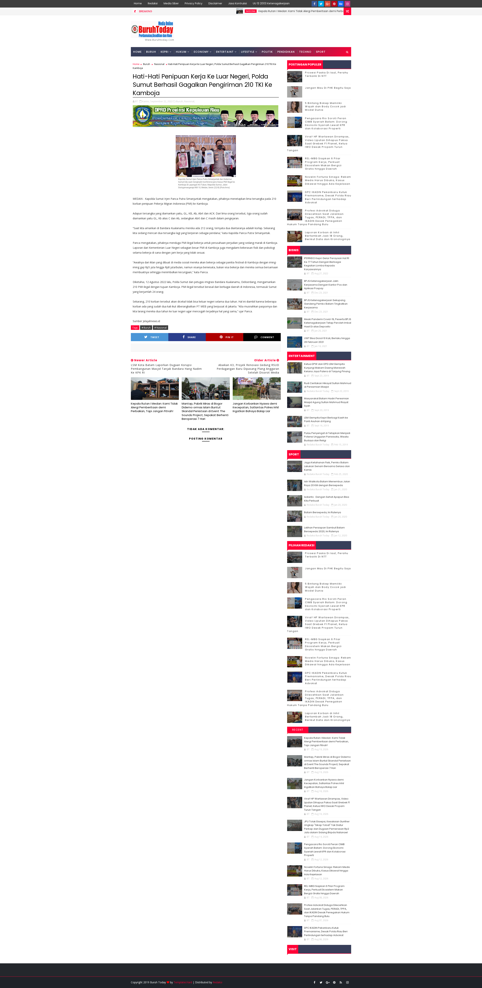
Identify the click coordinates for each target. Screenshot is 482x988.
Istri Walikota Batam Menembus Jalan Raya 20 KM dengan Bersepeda (327, 483)
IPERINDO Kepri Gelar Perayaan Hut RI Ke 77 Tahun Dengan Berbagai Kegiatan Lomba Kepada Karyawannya (326, 263)
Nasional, (189, 101)
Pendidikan (286, 52)
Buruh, (180, 101)
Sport (321, 52)
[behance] (341, 4)
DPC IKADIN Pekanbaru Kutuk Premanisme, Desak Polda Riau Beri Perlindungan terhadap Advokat (328, 197)
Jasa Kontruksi (237, 3)
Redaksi (153, 3)
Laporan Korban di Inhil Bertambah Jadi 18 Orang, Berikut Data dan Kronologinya (327, 236)
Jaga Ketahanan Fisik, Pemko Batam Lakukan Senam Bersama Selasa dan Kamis (327, 466)
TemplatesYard (183, 982)
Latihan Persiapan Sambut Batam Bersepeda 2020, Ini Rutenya (324, 529)
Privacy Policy (193, 3)
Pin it (230, 337)
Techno (305, 52)
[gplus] (327, 4)
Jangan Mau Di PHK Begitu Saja (328, 88)
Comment (267, 337)
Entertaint (225, 52)
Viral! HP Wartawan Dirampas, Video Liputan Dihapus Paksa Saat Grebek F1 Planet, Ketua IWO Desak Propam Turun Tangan (318, 143)
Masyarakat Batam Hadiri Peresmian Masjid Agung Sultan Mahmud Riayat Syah (326, 402)
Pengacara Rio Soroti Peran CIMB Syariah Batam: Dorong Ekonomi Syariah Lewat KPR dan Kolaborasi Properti (326, 123)
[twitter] (321, 4)
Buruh (151, 52)
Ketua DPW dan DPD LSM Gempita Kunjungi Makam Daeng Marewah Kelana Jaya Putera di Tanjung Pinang (327, 367)
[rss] (341, 982)
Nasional (213, 11)
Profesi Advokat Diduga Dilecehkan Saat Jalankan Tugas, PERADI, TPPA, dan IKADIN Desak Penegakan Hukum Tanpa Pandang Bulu (315, 217)
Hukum (181, 52)
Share (192, 337)
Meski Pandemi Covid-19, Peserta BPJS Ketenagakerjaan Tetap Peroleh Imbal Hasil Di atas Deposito (327, 322)
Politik (267, 52)
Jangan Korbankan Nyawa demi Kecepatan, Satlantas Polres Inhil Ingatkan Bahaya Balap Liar (256, 407)
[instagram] (347, 4)
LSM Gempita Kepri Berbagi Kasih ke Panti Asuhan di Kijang (326, 419)
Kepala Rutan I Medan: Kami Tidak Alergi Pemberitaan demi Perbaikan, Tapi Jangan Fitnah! (280, 11)
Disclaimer (215, 3)
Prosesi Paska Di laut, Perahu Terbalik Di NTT (326, 74)
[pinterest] (334, 4)
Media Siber (171, 3)
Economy (201, 52)
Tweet (154, 337)
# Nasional (160, 327)
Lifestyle (247, 52)
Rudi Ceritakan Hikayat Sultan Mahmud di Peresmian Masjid (327, 385)
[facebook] (314, 4)
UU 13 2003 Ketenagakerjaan (271, 3)
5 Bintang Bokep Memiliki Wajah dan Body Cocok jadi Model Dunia (325, 106)
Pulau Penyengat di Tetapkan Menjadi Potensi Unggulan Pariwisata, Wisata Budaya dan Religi (327, 436)
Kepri (165, 52)
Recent (298, 730)
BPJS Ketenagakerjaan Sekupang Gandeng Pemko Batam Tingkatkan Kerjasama (326, 303)
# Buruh (146, 327)
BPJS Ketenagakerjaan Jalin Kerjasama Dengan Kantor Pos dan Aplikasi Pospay (325, 284)
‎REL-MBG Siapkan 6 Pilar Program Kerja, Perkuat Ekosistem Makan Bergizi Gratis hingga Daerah (323, 164)
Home (138, 3)
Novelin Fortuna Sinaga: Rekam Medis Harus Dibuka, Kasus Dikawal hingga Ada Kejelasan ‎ (328, 180)
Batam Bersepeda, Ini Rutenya (322, 512)
